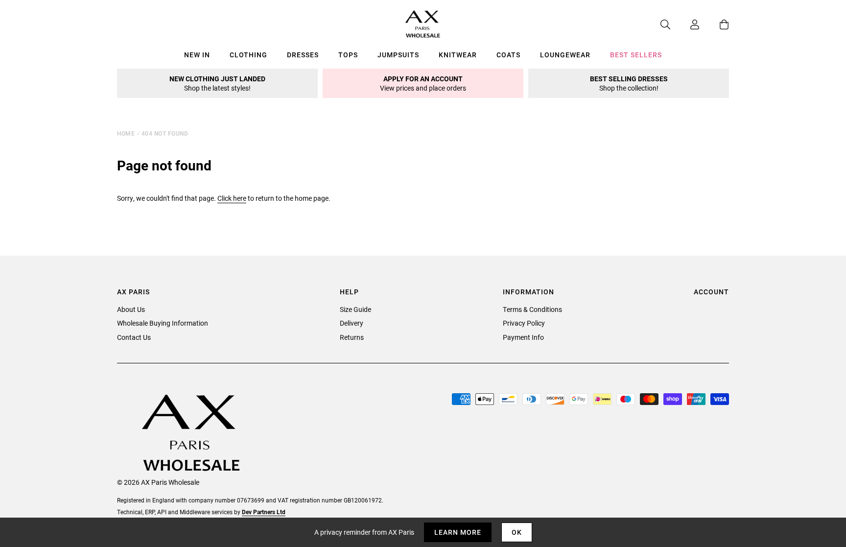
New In (197, 54)
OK (517, 532)
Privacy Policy (524, 323)
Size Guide (355, 309)
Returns (352, 337)
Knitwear (458, 54)
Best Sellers (636, 54)
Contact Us (134, 337)
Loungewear (565, 54)
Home (126, 133)
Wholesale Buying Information (162, 323)
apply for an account (423, 83)
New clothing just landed (217, 83)
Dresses (303, 54)
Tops (348, 54)
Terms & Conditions (532, 309)
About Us (131, 309)
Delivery (351, 323)
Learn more (457, 532)
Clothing (248, 54)
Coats (508, 54)
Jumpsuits (398, 54)
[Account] (685, 24)
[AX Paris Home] (423, 24)
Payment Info (523, 337)
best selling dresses (629, 83)
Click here (231, 198)
